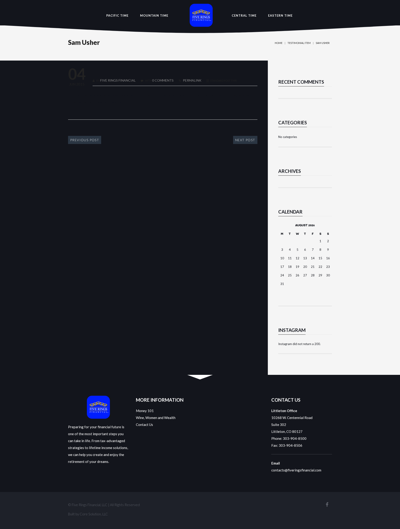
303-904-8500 (294, 438)
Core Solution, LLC (94, 514)
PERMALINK (191, 80)
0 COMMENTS (163, 80)
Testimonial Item (299, 42)
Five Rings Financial (118, 80)
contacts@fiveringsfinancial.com (296, 470)
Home (278, 42)
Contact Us (144, 424)
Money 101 (145, 411)
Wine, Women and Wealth (155, 418)
